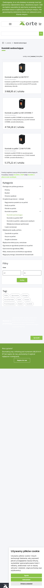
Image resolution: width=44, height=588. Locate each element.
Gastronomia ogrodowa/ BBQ (13, 248)
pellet (6, 295)
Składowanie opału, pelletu (12, 230)
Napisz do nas (22, 360)
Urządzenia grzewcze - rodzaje (13, 199)
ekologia (25, 295)
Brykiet (7, 193)
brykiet (20, 304)
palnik (19, 299)
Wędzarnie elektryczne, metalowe (15, 242)
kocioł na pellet (9, 299)
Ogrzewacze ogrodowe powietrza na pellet (18, 245)
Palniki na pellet (10, 208)
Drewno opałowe (10, 196)
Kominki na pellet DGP (15, 218)
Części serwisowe (11, 227)
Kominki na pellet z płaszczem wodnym (20, 221)
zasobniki (29, 304)
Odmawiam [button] (26, 579)
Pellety (7, 190)
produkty (9, 43)
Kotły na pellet (10, 205)
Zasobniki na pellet (11, 233)
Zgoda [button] (26, 575)
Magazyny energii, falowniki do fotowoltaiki (18, 255)
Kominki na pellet (11, 211)
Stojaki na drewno (11, 239)
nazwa (33, 56)
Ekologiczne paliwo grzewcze (13, 186)
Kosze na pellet (10, 236)
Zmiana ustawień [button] (26, 584)
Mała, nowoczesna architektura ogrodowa (17, 252)
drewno (27, 299)
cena (28, 56)
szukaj (22, 280)
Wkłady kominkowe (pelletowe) (18, 224)
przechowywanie (9, 304)
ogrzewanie (15, 295)
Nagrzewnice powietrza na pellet (16, 202)
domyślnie (39, 56)
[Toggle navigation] (10, 24)
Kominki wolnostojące (20, 43)
